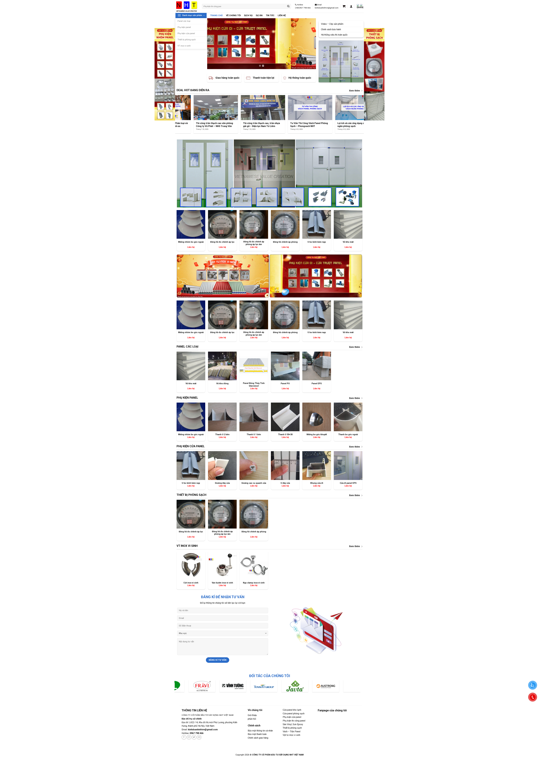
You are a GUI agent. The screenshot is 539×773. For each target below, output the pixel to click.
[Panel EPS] (316, 366)
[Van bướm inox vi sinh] (222, 565)
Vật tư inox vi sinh (291, 735)
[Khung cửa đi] (316, 465)
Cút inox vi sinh (190, 583)
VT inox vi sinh (184, 46)
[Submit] (288, 6)
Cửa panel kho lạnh (292, 710)
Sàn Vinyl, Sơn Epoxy (293, 724)
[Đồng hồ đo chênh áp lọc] (222, 224)
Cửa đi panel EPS (348, 483)
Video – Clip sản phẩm (332, 24)
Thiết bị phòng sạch (187, 39)
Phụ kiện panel (184, 27)
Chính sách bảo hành (331, 29)
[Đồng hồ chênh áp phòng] (285, 224)
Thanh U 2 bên (222, 434)
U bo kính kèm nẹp (317, 242)
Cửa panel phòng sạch (293, 713)
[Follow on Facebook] (184, 737)
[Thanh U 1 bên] (253, 417)
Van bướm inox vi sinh (222, 583)
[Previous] (212, 44)
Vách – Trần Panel (291, 731)
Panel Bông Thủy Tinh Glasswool (254, 384)
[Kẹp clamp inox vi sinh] (253, 565)
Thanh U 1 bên (254, 434)
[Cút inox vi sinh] (191, 565)
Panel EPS (317, 383)
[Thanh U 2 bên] (222, 417)
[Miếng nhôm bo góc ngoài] (191, 224)
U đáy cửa (285, 483)
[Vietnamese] (362, 6)
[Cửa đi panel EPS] (348, 465)
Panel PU (285, 383)
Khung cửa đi (316, 483)
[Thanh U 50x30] (285, 417)
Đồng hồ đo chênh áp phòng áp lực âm (253, 243)
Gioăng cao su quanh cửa (253, 483)
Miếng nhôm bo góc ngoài (191, 242)
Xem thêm (354, 90)
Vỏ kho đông (222, 383)
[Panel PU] (285, 366)
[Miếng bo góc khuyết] (316, 417)
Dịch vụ (248, 15)
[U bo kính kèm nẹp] (316, 224)
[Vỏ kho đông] (222, 366)
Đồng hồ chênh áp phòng (285, 242)
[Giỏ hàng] (344, 6)
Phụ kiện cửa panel (186, 33)
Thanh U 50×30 (285, 434)
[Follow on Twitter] (194, 737)
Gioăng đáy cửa (222, 483)
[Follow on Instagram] (189, 737)
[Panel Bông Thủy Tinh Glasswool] (253, 366)
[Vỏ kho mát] (348, 224)
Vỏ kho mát (348, 242)
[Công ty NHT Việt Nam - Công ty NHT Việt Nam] (186, 6)
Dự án (259, 15)
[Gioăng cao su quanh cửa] (253, 465)
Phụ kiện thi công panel (294, 720)
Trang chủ (216, 15)
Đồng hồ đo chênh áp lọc (222, 242)
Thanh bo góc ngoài (348, 434)
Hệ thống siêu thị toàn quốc (334, 34)
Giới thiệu (252, 715)
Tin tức (270, 15)
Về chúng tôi (233, 15)
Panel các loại (184, 21)
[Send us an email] (199, 737)
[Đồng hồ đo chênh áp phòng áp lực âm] (253, 224)
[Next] (310, 44)
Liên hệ (282, 15)
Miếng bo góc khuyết (317, 434)
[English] (358, 6)
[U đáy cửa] (285, 465)
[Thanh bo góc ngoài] (348, 417)
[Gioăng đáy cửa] (222, 465)
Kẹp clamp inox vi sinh (254, 583)
